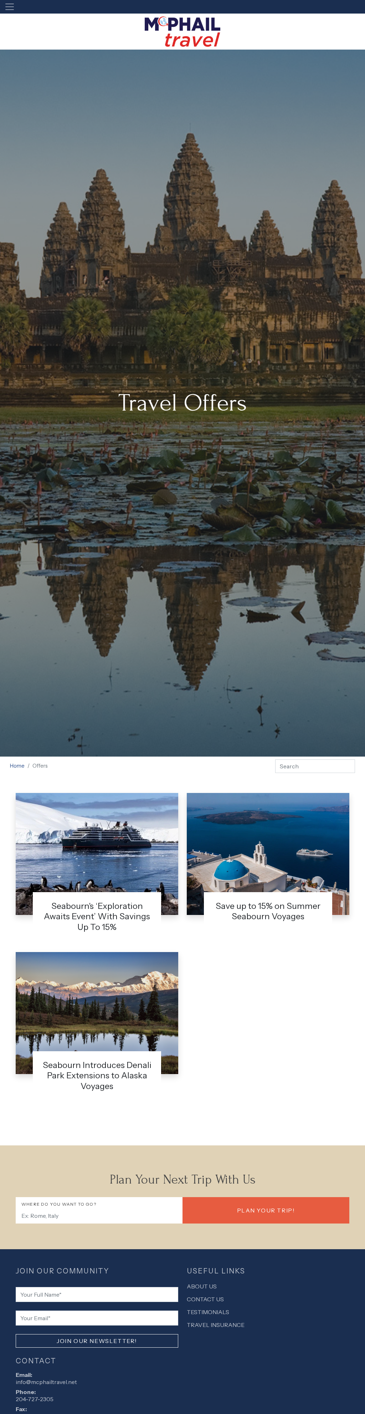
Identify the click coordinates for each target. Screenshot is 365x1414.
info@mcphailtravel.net (46, 1381)
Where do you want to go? (58, 1204)
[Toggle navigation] (9, 7)
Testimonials (208, 1312)
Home (17, 766)
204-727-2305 (34, 1399)
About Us (202, 1286)
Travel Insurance (216, 1324)
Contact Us (205, 1299)
